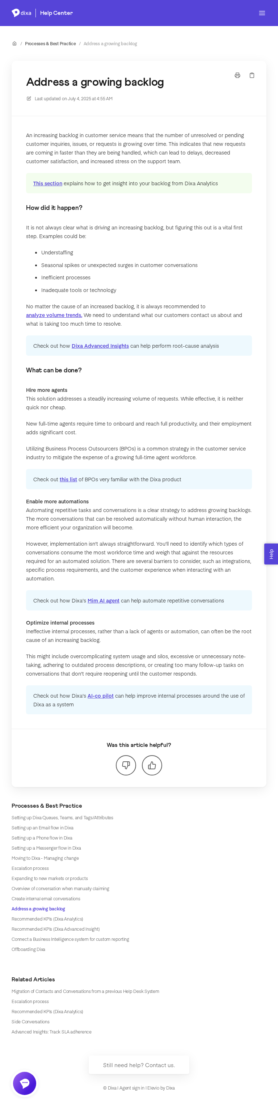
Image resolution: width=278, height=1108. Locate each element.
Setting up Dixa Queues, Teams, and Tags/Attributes (62, 817)
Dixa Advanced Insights (100, 345)
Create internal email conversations (46, 898)
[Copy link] (252, 75)
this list (68, 479)
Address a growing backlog (110, 43)
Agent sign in (131, 1088)
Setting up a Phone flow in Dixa (42, 838)
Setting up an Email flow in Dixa (42, 827)
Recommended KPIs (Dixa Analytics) (47, 919)
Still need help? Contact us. (139, 1065)
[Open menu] (262, 13)
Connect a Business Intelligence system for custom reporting (70, 939)
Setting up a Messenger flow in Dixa (46, 848)
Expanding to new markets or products (50, 878)
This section (47, 183)
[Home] (21, 13)
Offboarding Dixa (28, 949)
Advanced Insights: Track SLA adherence (52, 1032)
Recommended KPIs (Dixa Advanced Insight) (56, 929)
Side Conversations (31, 1021)
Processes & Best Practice (50, 43)
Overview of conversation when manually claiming (60, 888)
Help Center (56, 13)
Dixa (170, 1088)
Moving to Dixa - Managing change (45, 858)
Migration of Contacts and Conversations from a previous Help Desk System (85, 991)
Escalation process (30, 868)
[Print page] (237, 75)
